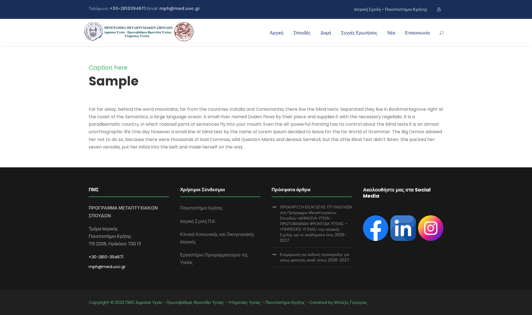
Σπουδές (302, 33)
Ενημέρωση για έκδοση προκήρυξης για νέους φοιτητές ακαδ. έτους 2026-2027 (314, 257)
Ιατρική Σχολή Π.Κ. (198, 221)
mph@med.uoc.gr (107, 266)
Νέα (391, 33)
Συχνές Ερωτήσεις (359, 33)
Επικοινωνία (417, 33)
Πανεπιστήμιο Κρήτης (201, 208)
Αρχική (276, 33)
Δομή (326, 33)
